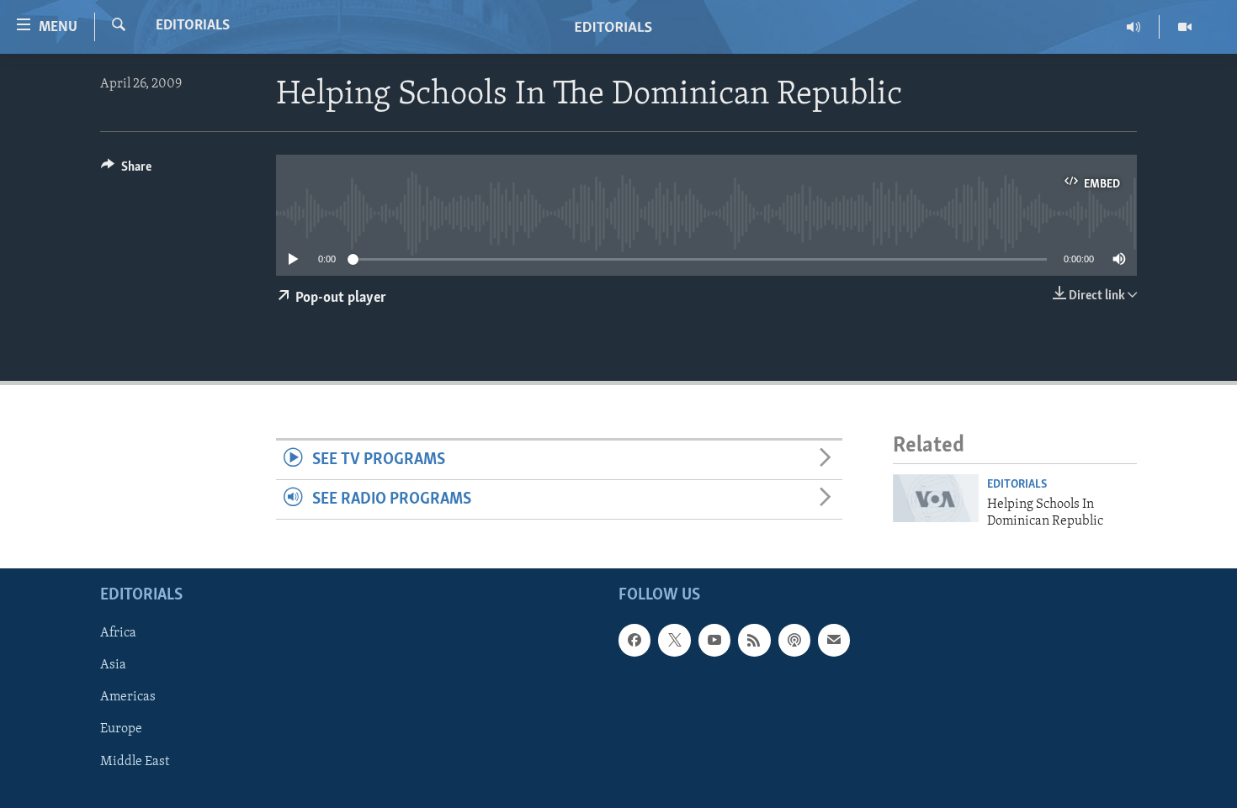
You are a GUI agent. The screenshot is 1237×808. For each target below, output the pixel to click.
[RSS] (754, 641)
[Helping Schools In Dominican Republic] (936, 498)
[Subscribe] (834, 641)
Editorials (193, 26)
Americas (128, 698)
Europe (121, 730)
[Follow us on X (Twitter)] (674, 641)
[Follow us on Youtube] (714, 641)
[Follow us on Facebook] (634, 641)
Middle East (134, 761)
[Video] (1185, 27)
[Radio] (1134, 27)
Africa (118, 634)
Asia (113, 666)
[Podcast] (794, 641)
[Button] (126, 171)
